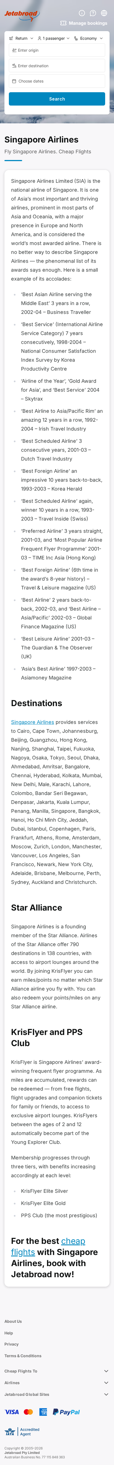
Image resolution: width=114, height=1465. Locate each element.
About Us (13, 1321)
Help (8, 1333)
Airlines (12, 1382)
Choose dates (31, 81)
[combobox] (57, 50)
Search (57, 99)
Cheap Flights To (21, 1371)
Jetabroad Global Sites (27, 1394)
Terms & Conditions (23, 1355)
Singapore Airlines (32, 722)
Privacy (11, 1344)
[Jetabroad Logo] (22, 16)
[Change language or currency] (104, 13)
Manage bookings (88, 23)
